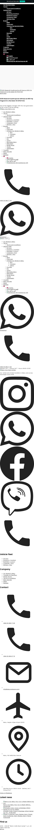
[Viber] (17, 515)
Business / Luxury (12, 15)
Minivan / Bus (11, 19)
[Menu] (7, 237)
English (10, 56)
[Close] (9, 239)
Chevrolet (10, 24)
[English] (4, 54)
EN (1, 829)
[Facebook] (17, 480)
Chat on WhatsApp (6, 793)
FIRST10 (22, 1)
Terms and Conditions (14, 8)
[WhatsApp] (17, 445)
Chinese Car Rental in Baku (15, 26)
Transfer (6, 47)
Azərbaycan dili (22, 61)
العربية (13, 59)
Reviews (5, 52)
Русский (15, 58)
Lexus (8, 37)
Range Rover (11, 42)
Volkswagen (10, 45)
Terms (5, 7)
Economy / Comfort (13, 14)
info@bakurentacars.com (11, 689)
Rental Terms (7, 576)
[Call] (17, 550)
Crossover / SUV (12, 17)
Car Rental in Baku (9, 5)
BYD (11, 28)
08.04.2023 (3, 93)
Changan (13, 29)
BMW (8, 22)
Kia (8, 35)
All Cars (9, 12)
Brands (5, 21)
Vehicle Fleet (7, 10)
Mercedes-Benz (12, 38)
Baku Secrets (7, 49)
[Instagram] (17, 410)
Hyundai (9, 33)
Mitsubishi (10, 40)
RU (3, 829)
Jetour (12, 31)
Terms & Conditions (9, 578)
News (5, 51)
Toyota (9, 44)
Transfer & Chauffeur (10, 575)
